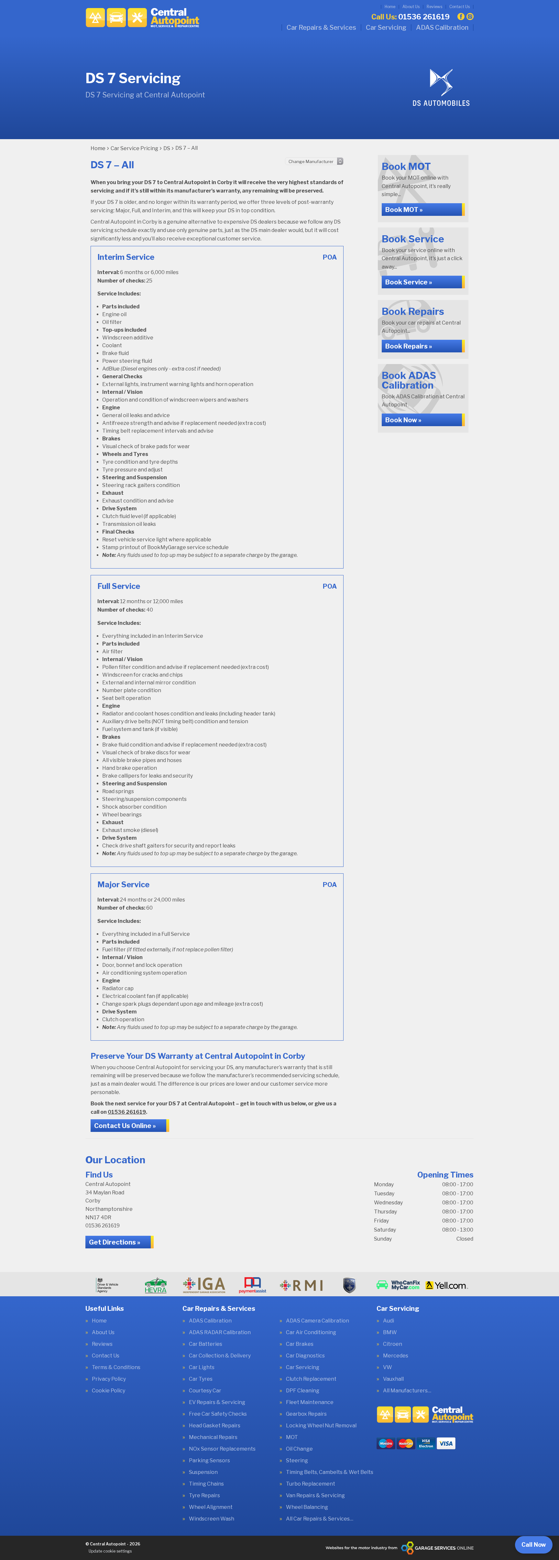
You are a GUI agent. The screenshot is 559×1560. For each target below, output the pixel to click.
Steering (297, 1460)
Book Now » (403, 420)
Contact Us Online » (125, 1126)
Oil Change (299, 1449)
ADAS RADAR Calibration (220, 1332)
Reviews (434, 6)
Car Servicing (386, 27)
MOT (292, 1437)
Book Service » (408, 282)
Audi (388, 1320)
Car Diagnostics (305, 1355)
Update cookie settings (110, 1551)
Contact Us (459, 6)
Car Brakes (299, 1344)
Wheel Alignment (211, 1507)
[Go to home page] (142, 18)
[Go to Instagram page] (470, 16)
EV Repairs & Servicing (217, 1402)
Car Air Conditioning (311, 1332)
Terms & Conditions (116, 1367)
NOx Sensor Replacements (222, 1449)
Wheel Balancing (307, 1507)
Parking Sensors (209, 1460)
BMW (390, 1332)
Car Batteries (205, 1344)
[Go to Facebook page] (461, 16)
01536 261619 (410, 16)
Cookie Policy (108, 1390)
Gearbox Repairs (306, 1414)
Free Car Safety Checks (218, 1414)
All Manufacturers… (407, 1390)
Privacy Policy (109, 1379)
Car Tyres (201, 1379)
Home (390, 6)
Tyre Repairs (204, 1495)
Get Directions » (114, 1242)
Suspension (203, 1472)
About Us (411, 6)
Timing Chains (206, 1484)
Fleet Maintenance (310, 1402)
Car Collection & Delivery (220, 1355)
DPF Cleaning (302, 1390)
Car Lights (201, 1367)
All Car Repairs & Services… (319, 1518)
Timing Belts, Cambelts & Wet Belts (329, 1472)
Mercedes (395, 1355)
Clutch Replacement (311, 1379)
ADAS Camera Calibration (317, 1320)
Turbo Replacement (310, 1484)
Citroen (392, 1344)
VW (387, 1367)
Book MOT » (404, 210)
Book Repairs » (408, 346)
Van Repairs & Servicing (315, 1495)
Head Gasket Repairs (214, 1425)
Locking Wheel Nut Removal (321, 1425)
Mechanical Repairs (213, 1437)
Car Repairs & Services (321, 27)
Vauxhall (393, 1379)
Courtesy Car (205, 1390)
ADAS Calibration (442, 27)
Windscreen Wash (211, 1518)
